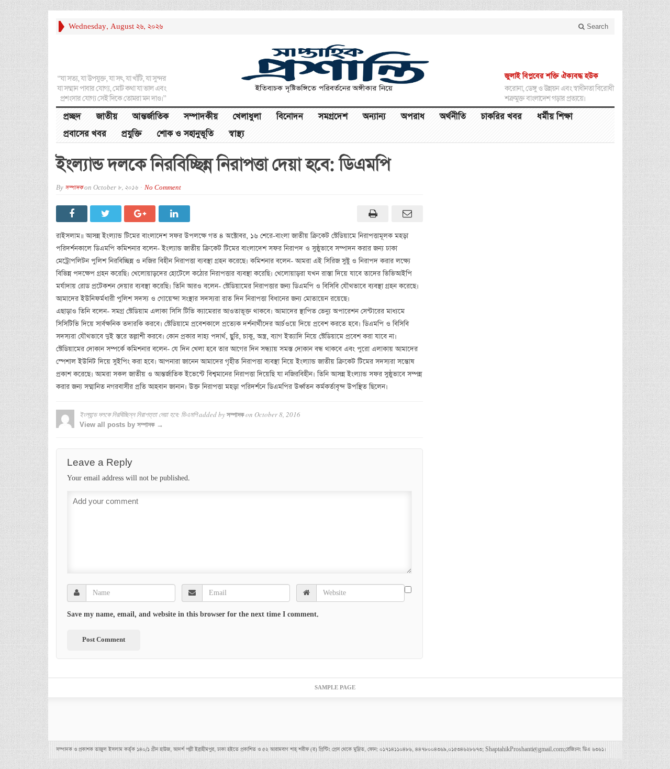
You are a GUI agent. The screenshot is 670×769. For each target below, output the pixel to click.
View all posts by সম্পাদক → (121, 425)
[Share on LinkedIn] (176, 213)
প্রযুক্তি (131, 134)
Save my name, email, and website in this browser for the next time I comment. (193, 614)
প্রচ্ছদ (72, 117)
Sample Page (335, 688)
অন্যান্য (374, 117)
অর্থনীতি (453, 117)
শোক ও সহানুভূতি (185, 134)
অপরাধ (413, 117)
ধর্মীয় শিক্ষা (555, 117)
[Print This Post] (371, 213)
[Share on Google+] (141, 213)
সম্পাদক (74, 188)
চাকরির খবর (501, 117)
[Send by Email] (405, 213)
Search (596, 26)
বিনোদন (289, 117)
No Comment (162, 188)
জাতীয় (106, 117)
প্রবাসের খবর (84, 134)
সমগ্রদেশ (333, 117)
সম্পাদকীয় (201, 117)
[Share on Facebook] (73, 213)
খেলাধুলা (247, 117)
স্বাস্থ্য (236, 134)
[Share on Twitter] (107, 213)
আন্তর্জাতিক (150, 117)
